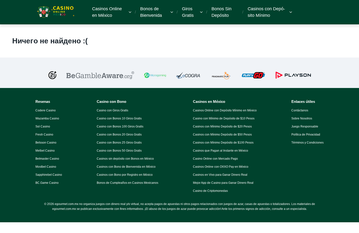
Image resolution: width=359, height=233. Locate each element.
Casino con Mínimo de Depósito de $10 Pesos (223, 118)
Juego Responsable (304, 126)
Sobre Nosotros (301, 118)
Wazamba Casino (47, 118)
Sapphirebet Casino (48, 174)
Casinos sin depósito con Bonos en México (125, 158)
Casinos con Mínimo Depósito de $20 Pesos (222, 126)
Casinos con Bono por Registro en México (125, 174)
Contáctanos (299, 110)
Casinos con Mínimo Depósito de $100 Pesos (223, 142)
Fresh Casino (44, 134)
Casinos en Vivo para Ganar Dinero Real (220, 174)
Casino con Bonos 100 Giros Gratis (120, 126)
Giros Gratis (188, 12)
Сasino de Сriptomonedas (210, 191)
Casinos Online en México (107, 12)
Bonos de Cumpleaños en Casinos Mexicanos (127, 182)
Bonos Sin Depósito (221, 12)
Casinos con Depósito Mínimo (266, 12)
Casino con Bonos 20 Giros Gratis (119, 134)
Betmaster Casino (47, 158)
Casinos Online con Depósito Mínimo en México (225, 110)
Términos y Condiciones (307, 142)
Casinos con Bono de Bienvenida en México (126, 166)
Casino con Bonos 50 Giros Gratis (119, 150)
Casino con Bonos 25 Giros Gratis (119, 142)
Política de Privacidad (305, 134)
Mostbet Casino (45, 166)
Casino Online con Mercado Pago (215, 158)
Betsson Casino (45, 142)
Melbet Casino (45, 150)
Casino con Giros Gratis (112, 110)
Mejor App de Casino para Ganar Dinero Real (223, 182)
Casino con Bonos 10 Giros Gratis (119, 118)
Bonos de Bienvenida (151, 12)
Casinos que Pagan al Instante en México (220, 150)
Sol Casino (42, 126)
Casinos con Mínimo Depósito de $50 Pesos (222, 134)
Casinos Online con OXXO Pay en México (220, 166)
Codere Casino (45, 110)
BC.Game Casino (47, 182)
